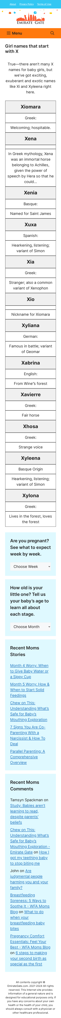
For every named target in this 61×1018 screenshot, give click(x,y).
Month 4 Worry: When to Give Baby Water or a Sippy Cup (29, 671)
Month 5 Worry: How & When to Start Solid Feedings (29, 690)
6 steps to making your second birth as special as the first (28, 958)
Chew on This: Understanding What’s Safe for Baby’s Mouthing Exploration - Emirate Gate (30, 841)
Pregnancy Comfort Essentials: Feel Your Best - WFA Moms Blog (30, 941)
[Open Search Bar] (52, 33)
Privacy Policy (26, 4)
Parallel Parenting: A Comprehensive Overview (27, 757)
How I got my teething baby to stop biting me (29, 857)
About (13, 4)
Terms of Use (44, 4)
